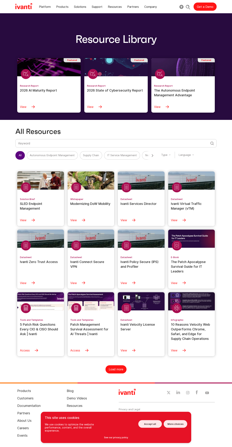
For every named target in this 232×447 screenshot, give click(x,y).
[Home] (23, 7)
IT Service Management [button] (122, 155)
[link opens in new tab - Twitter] (169, 393)
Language (185, 155)
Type (164, 155)
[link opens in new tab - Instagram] (188, 393)
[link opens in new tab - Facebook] (197, 393)
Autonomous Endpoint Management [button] (52, 155)
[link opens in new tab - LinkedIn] (178, 393)
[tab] (44, 7)
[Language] (180, 7)
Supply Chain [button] (91, 155)
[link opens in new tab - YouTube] (207, 393)
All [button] (20, 155)
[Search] (188, 6)
